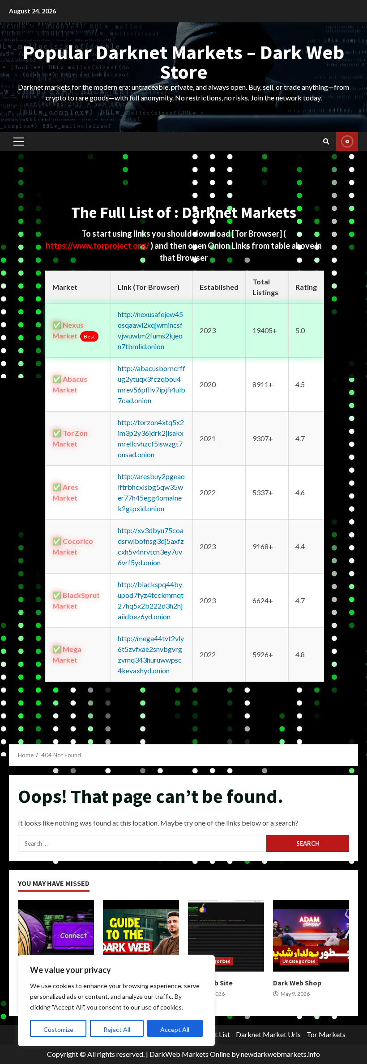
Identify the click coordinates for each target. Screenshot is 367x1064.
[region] (116, 1000)
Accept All (174, 1029)
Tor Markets (326, 1034)
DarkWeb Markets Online (189, 1054)
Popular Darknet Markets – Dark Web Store (183, 62)
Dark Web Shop (311, 936)
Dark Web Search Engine (56, 936)
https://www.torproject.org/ (98, 245)
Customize (58, 1029)
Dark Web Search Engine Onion (141, 936)
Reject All (116, 1029)
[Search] (326, 141)
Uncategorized (299, 961)
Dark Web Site (226, 936)
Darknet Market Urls (268, 1034)
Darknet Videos (347, 141)
